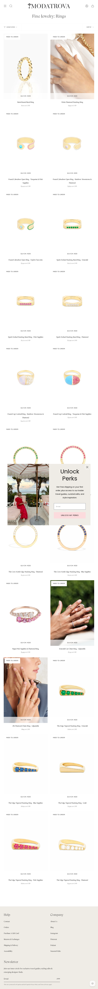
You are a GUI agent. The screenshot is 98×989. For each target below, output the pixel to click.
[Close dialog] (87, 467)
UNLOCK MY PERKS (70, 515)
